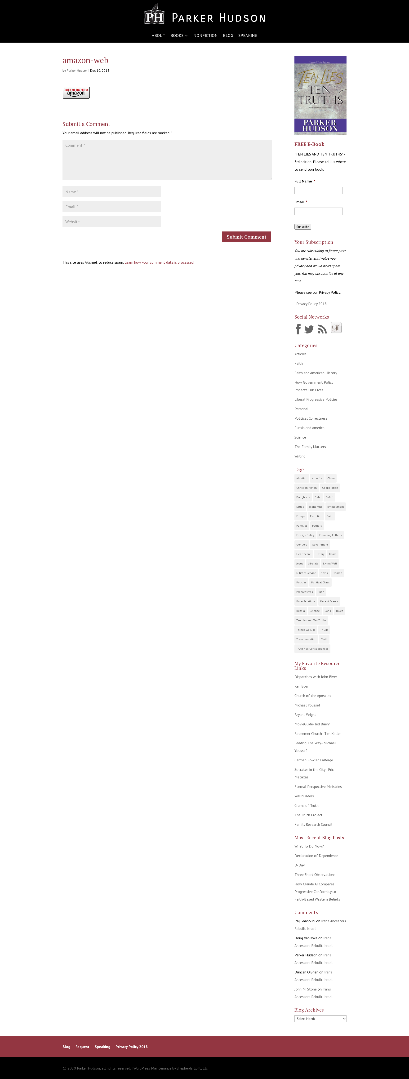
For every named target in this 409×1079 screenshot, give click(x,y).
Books (176, 36)
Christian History (306, 487)
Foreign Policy (305, 535)
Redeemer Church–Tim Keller (317, 733)
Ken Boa (301, 686)
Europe (300, 516)
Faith (298, 363)
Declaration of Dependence (316, 855)
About (158, 36)
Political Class (320, 582)
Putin (321, 592)
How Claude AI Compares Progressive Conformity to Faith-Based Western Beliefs (317, 891)
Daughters (303, 497)
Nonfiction (205, 36)
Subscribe (302, 227)
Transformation (306, 639)
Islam (333, 554)
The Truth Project (308, 815)
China (331, 478)
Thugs (324, 629)
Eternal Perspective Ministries (318, 786)
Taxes (339, 611)
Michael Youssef (307, 705)
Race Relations (306, 601)
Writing (299, 456)
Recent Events (329, 601)
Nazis (324, 573)
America (317, 478)
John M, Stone (305, 989)
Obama (337, 573)
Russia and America (309, 427)
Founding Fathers (330, 535)
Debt (318, 497)
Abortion (301, 478)
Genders (301, 544)
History (320, 554)
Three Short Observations (314, 874)
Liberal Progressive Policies (316, 399)
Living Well (330, 563)
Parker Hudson (77, 70)
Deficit (329, 497)
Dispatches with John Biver (315, 676)
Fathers (317, 525)
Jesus (299, 563)
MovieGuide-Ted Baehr (312, 724)
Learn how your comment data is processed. (159, 262)
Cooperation (330, 487)
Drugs (300, 506)
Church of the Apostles (312, 695)
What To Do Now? (309, 846)
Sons (328, 611)
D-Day (299, 865)
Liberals (313, 563)
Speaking (248, 36)
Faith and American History (315, 372)
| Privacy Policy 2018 (310, 303)
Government (320, 544)
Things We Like (306, 629)
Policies (301, 582)
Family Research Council (313, 824)
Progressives (304, 592)
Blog (228, 36)
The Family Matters (310, 446)
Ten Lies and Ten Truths (311, 620)
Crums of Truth (306, 805)
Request (82, 1047)
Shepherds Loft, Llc (192, 1068)
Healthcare (303, 554)
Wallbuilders (304, 796)
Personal (301, 408)
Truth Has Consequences (312, 648)
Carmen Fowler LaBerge (313, 760)
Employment (335, 506)
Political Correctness (310, 418)
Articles (300, 353)
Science (300, 437)
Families (301, 525)
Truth (324, 639)
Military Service (306, 573)
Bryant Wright (305, 714)
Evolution (316, 516)
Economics (316, 506)
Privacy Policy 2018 (132, 1047)
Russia (300, 611)
